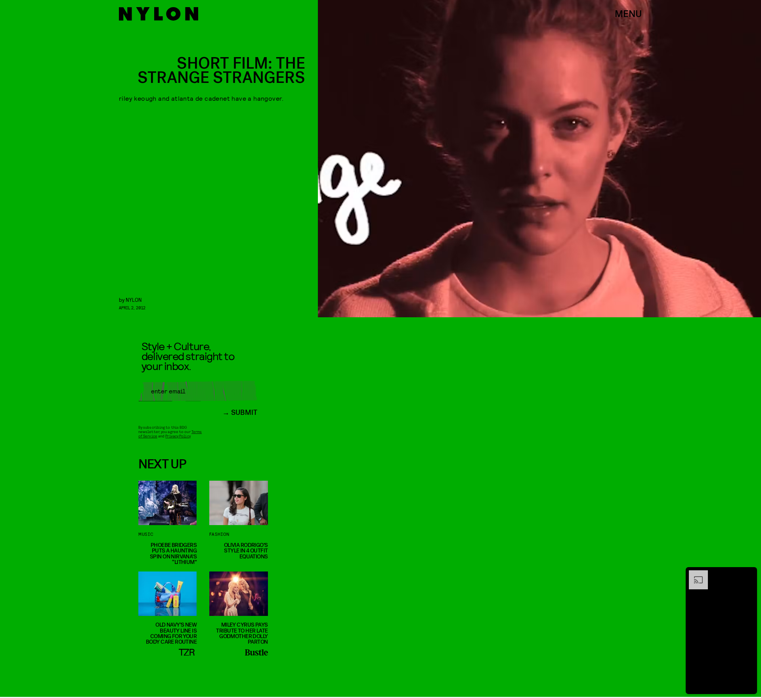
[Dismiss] (748, 574)
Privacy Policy (177, 435)
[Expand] (694, 574)
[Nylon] (158, 14)
